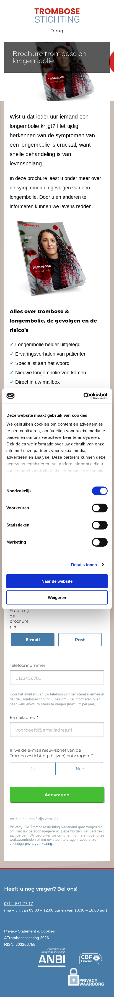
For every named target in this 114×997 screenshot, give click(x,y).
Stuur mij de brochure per (19, 618)
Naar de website (57, 581)
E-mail (33, 639)
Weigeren (57, 597)
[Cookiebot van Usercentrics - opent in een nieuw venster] (83, 396)
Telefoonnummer (27, 665)
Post (80, 639)
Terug (57, 30)
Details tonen (84, 564)
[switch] (100, 508)
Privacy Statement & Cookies (29, 931)
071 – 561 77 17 (18, 903)
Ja (32, 768)
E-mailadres (24, 717)
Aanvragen (57, 794)
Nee (80, 768)
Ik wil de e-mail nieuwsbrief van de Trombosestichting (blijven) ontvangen (51, 753)
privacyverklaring (38, 844)
